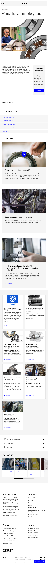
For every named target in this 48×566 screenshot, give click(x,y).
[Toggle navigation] (3, 3)
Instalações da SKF (8, 535)
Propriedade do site (30, 559)
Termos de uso (27, 557)
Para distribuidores (33, 537)
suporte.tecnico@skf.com (10, 540)
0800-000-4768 (7, 543)
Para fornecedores (33, 535)
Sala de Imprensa (32, 516)
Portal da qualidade (8, 533)
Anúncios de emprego (34, 540)
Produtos (30, 500)
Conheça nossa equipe (34, 514)
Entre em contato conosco (10, 538)
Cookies (30, 561)
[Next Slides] (46, 468)
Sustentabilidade (32, 507)
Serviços (30, 502)
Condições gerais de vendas (21, 561)
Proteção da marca (33, 532)
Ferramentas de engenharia (10, 531)
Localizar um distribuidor (9, 528)
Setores (30, 505)
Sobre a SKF (31, 497)
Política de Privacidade (20, 559)
